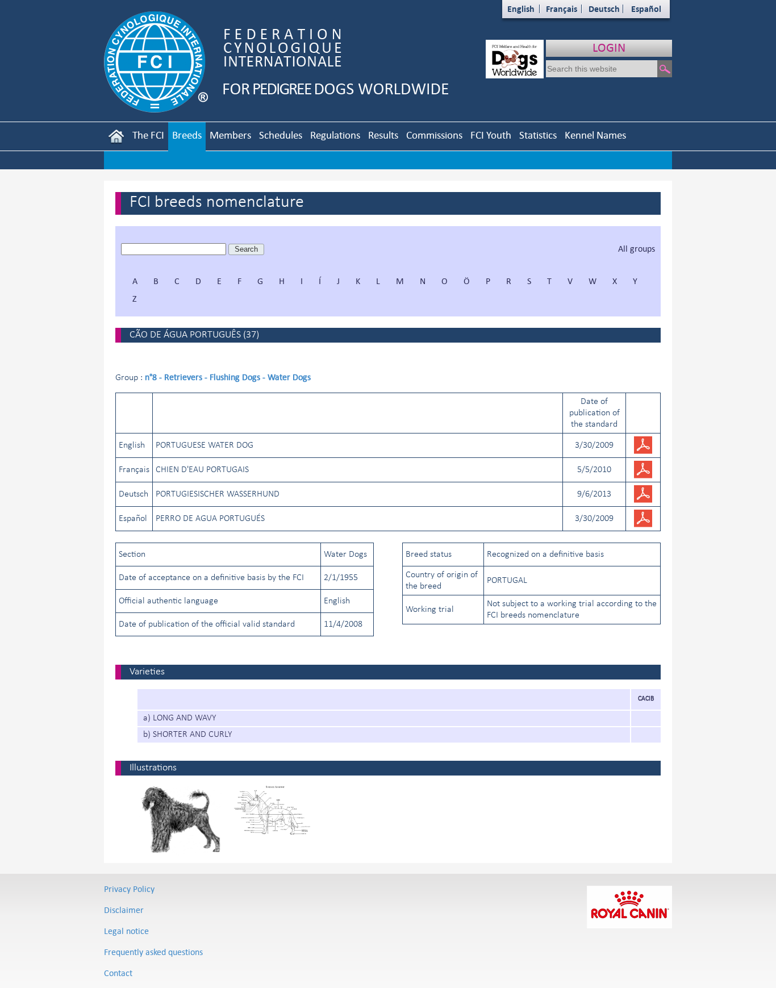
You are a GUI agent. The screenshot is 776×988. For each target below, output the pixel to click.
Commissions (434, 134)
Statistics (538, 134)
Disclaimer (124, 909)
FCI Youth (490, 134)
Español (646, 9)
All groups (636, 248)
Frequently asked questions (153, 952)
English (521, 9)
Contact (118, 973)
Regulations (335, 134)
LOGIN (609, 47)
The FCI (148, 134)
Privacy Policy (129, 888)
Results (383, 134)
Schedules (280, 134)
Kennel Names (595, 134)
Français (561, 9)
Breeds (187, 134)
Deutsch (604, 9)
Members (230, 134)
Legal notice (126, 931)
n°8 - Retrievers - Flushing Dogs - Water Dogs (228, 377)
